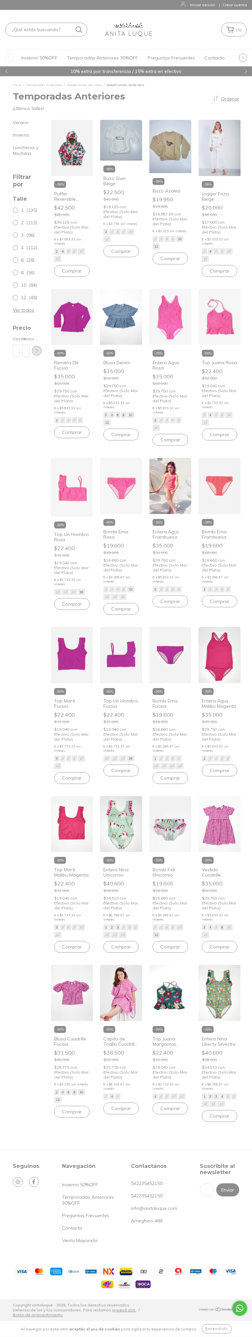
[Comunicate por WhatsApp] (239, 1308)
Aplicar (37, 351)
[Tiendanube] (218, 1310)
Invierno (21, 135)
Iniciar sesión (202, 4)
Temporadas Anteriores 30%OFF (102, 58)
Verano (21, 122)
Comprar (72, 271)
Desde (16, 338)
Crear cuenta (234, 4)
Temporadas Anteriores (44, 85)
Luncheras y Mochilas (25, 150)
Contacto (214, 58)
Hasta (25, 338)
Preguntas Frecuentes (171, 58)
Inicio (17, 85)
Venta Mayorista (79, 1240)
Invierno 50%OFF (39, 58)
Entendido (216, 1328)
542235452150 (146, 1183)
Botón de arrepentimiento (38, 1314)
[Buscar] (78, 29)
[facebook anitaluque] (34, 1182)
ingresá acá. (124, 1309)
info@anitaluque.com (154, 1208)
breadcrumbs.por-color (84, 85)
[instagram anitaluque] (18, 1182)
